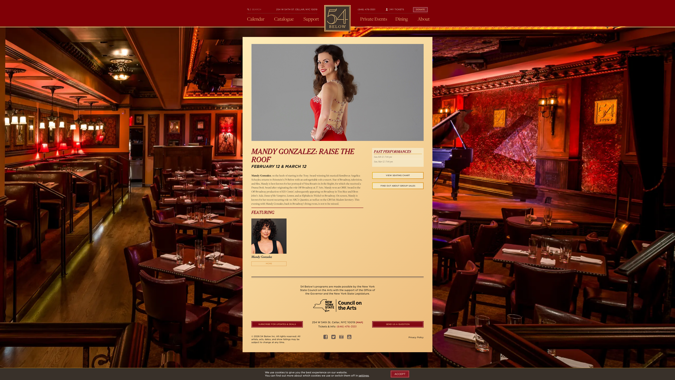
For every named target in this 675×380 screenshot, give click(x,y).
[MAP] (359, 322)
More (269, 263)
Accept (399, 374)
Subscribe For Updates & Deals (277, 324)
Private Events (373, 19)
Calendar (256, 19)
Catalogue (284, 19)
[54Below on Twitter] (333, 338)
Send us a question (398, 324)
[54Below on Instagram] (341, 338)
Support (311, 19)
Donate (420, 9)
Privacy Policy (416, 337)
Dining (401, 19)
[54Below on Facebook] (325, 338)
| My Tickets (396, 9)
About (424, 19)
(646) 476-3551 (366, 9)
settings (364, 375)
